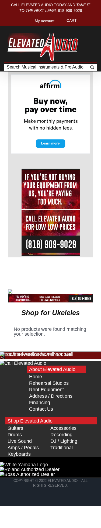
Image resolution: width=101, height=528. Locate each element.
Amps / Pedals (23, 447)
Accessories (63, 428)
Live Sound (20, 441)
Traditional (61, 447)
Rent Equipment (46, 389)
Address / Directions (50, 396)
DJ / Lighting (63, 441)
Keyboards (19, 454)
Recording (61, 434)
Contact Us (41, 409)
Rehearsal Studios (49, 383)
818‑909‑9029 (70, 10)
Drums (15, 434)
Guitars (15, 428)
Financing (39, 402)
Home (35, 376)
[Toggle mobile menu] (91, 29)
